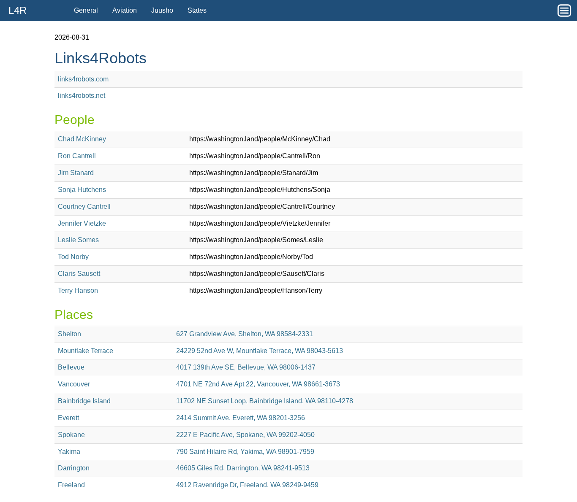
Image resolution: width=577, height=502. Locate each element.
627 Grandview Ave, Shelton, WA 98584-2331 (244, 333)
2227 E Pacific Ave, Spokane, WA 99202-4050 (245, 434)
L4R (17, 10)
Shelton (69, 333)
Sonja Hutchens (82, 189)
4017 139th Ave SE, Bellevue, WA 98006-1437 (246, 367)
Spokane (71, 434)
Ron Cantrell (77, 155)
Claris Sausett (79, 273)
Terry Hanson (78, 290)
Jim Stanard (76, 172)
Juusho (162, 10)
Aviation (124, 10)
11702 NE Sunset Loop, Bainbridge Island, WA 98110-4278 (264, 401)
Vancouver (74, 384)
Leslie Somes (78, 239)
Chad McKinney (82, 139)
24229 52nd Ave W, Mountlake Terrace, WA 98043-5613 (259, 350)
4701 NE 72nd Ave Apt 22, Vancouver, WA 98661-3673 (258, 384)
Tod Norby (73, 256)
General (86, 10)
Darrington (74, 468)
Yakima (69, 451)
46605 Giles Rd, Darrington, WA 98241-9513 (243, 468)
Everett (68, 417)
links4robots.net (81, 95)
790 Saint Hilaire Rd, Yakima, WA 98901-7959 (245, 451)
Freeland (71, 485)
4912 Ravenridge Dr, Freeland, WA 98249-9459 (247, 485)
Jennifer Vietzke (82, 223)
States (197, 10)
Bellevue (71, 367)
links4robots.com (83, 79)
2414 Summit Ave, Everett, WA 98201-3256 (240, 417)
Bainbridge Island (84, 401)
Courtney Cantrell (84, 206)
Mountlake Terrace (85, 350)
